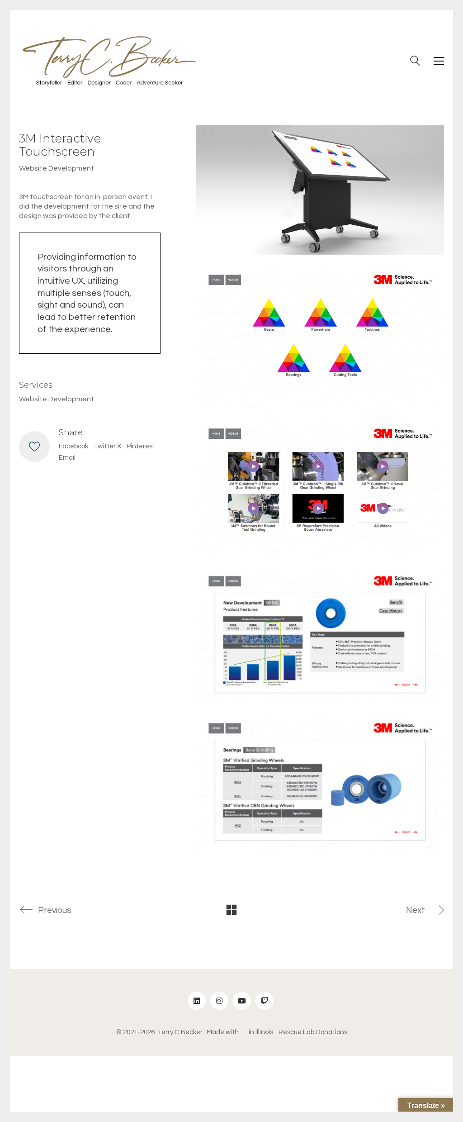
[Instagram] (219, 1001)
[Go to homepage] (109, 61)
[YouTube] (242, 1001)
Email (67, 457)
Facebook (73, 446)
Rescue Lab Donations (313, 1032)
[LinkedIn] (197, 1001)
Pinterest (141, 446)
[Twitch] (264, 1001)
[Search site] (415, 62)
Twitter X (107, 446)
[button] (439, 61)
